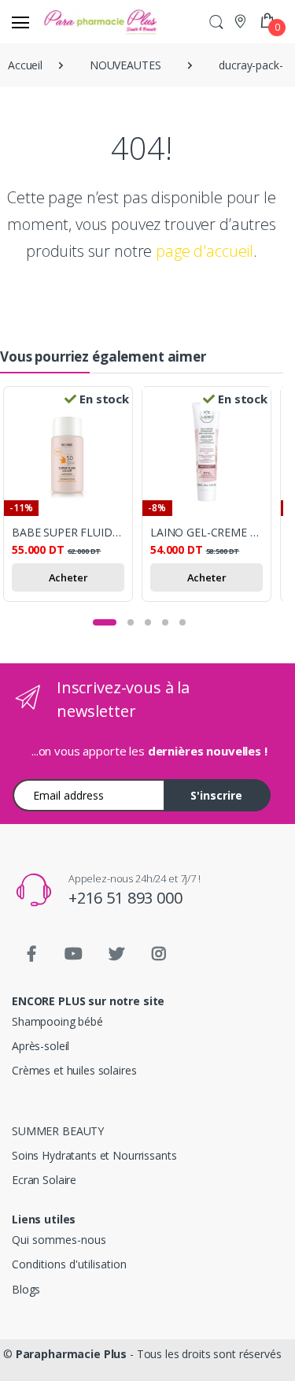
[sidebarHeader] (20, 22)
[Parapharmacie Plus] (69, 21)
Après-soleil (40, 1045)
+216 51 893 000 (125, 897)
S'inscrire (216, 795)
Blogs (26, 1289)
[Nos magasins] (242, 21)
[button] (216, 22)
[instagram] (159, 954)
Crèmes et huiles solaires (74, 1070)
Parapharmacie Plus (71, 1353)
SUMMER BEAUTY (58, 1130)
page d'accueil (204, 251)
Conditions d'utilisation (69, 1264)
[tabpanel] (72, 496)
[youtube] (74, 954)
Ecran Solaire (44, 1179)
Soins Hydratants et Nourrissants (94, 1155)
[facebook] (31, 954)
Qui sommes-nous (59, 1239)
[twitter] (116, 954)
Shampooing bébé (57, 1021)
